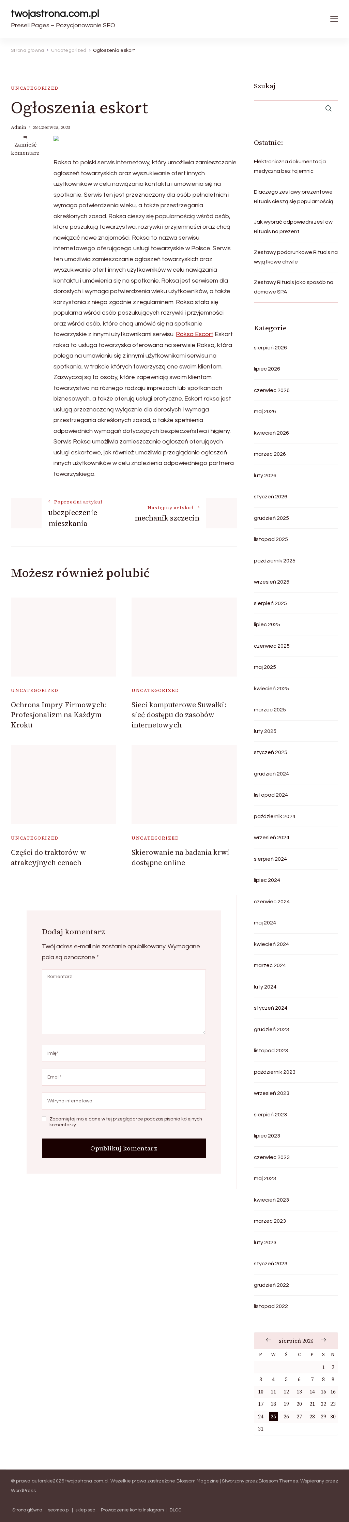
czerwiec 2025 (272, 646)
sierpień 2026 (270, 347)
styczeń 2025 (270, 752)
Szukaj (264, 85)
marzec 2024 (270, 965)
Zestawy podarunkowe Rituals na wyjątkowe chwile (296, 257)
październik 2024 (274, 816)
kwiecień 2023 (271, 1200)
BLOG (176, 1510)
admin (18, 127)
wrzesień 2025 (271, 582)
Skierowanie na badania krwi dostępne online (180, 857)
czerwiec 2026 (272, 390)
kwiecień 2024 (271, 944)
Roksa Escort (194, 334)
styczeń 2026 (270, 496)
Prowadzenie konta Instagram (132, 1510)
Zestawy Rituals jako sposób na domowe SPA (293, 287)
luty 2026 (265, 475)
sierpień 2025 (270, 603)
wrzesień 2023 (271, 1093)
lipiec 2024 (267, 880)
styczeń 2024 (270, 1008)
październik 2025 (274, 560)
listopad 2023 (271, 1050)
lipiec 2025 (267, 624)
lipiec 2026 (267, 369)
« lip (268, 1340)
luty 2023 (265, 1242)
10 (260, 1391)
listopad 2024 (271, 795)
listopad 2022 (271, 1306)
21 (312, 1403)
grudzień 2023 (271, 1029)
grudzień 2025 (271, 518)
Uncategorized (35, 88)
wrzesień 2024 (271, 837)
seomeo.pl (59, 1510)
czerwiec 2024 (272, 901)
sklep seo (85, 1510)
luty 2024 (265, 987)
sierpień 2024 (270, 859)
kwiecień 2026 (271, 433)
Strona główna (27, 1510)
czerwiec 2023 (272, 1157)
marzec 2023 (270, 1221)
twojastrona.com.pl (55, 13)
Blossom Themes (278, 1481)
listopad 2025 (271, 539)
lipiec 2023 (267, 1136)
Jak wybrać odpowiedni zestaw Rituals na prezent (293, 226)
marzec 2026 (270, 454)
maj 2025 (265, 667)
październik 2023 (274, 1072)
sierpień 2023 (270, 1114)
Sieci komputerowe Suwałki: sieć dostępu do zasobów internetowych (179, 715)
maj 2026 (265, 411)
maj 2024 (265, 922)
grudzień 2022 (271, 1285)
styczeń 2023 (270, 1263)
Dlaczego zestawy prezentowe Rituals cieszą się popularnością (293, 196)
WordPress (23, 1490)
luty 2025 (265, 731)
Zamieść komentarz (25, 148)
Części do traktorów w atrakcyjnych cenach (48, 857)
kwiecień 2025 (271, 688)
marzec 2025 (270, 709)
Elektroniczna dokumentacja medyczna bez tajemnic (290, 166)
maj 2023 (265, 1178)
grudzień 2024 (271, 774)
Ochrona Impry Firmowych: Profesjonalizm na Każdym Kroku (59, 715)
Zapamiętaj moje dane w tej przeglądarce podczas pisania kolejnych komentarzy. (125, 1122)
